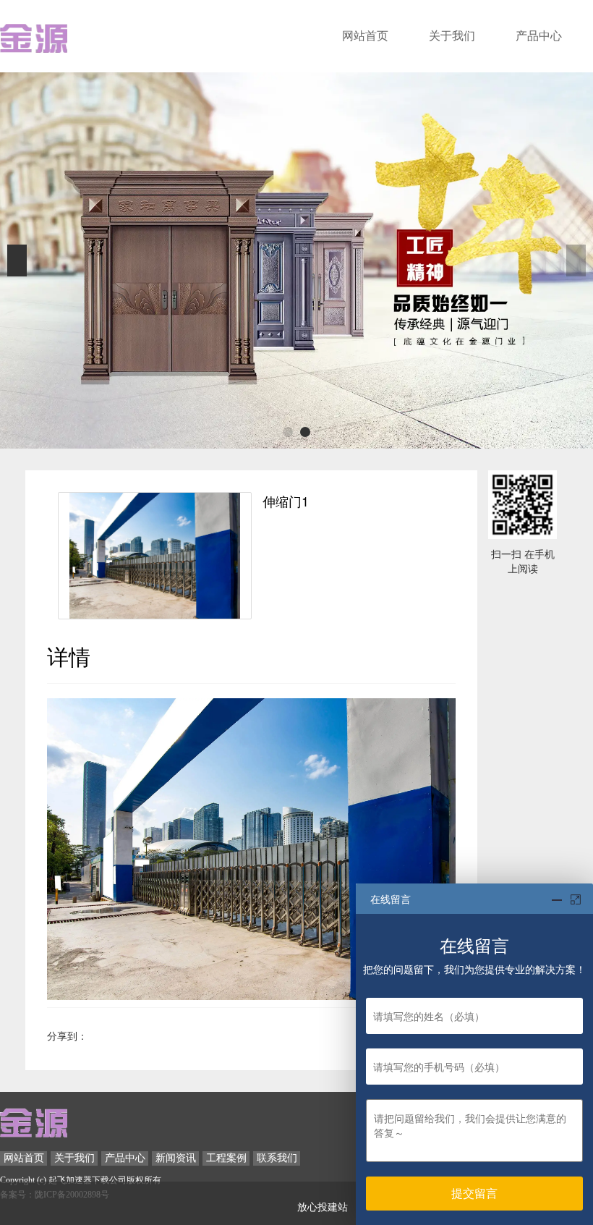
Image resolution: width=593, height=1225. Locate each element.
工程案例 (226, 1158)
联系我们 (277, 1158)
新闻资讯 (175, 1158)
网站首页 (365, 36)
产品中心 (539, 36)
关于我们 (452, 36)
